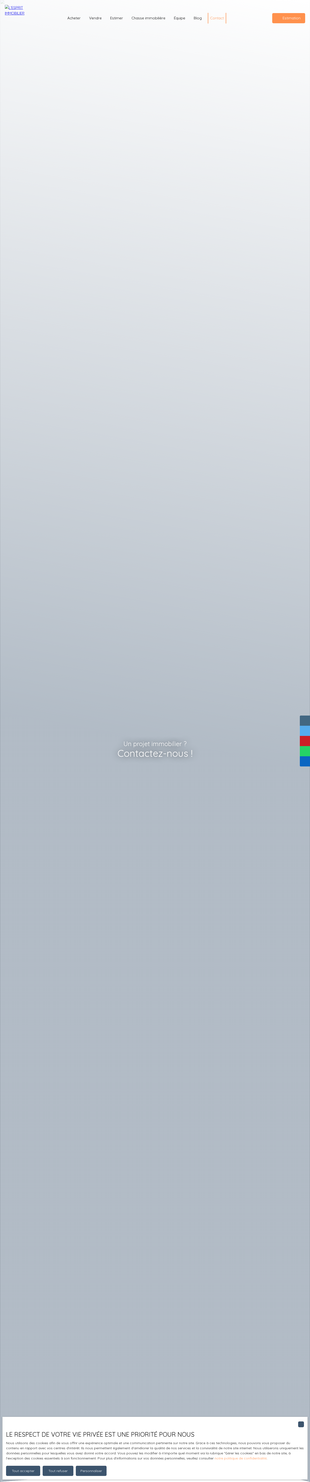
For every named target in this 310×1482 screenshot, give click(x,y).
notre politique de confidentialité (241, 1458)
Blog (198, 18)
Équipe (179, 18)
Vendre (95, 18)
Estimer (116, 18)
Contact (217, 18)
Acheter (74, 18)
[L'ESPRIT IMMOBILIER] (19, 18)
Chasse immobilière (148, 18)
